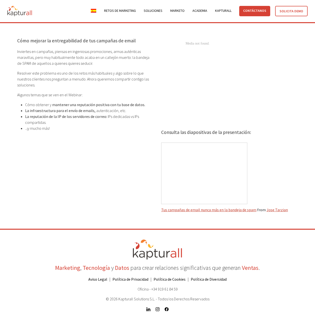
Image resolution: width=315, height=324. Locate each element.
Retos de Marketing (120, 10)
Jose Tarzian (277, 209)
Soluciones (153, 10)
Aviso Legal (97, 279)
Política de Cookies (170, 279)
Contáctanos (254, 10)
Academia (199, 10)
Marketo (177, 10)
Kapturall (223, 10)
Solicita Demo (291, 11)
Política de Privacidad (130, 279)
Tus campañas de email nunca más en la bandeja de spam (208, 209)
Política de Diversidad (209, 279)
